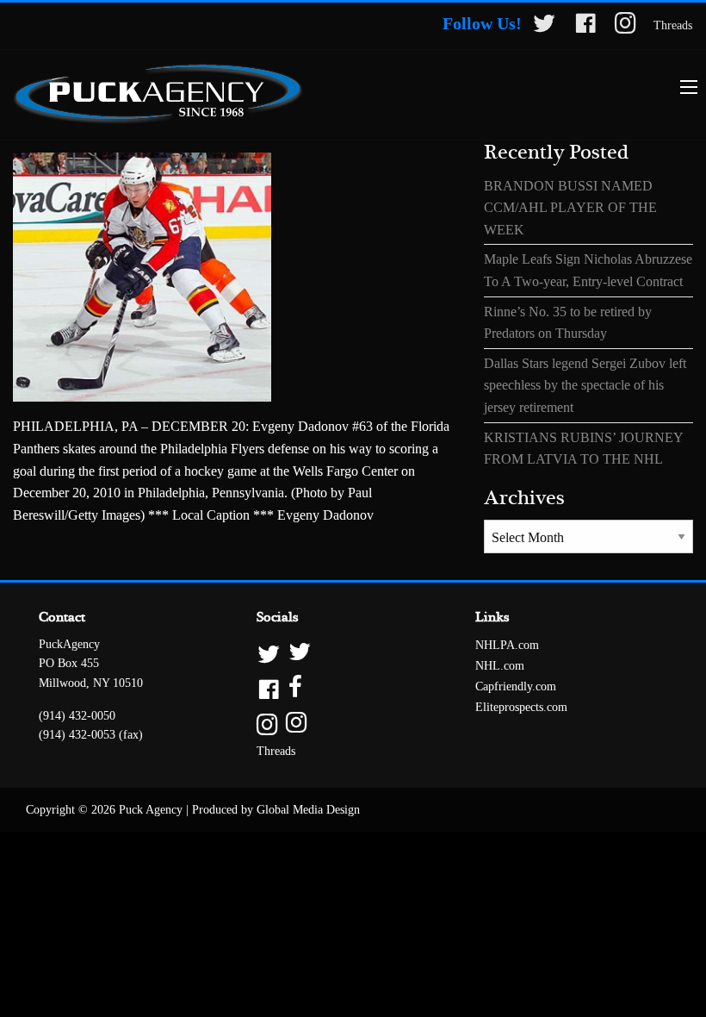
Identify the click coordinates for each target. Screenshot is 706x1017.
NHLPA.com (507, 645)
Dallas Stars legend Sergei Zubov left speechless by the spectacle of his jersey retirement (585, 385)
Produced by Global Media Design (276, 809)
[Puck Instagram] (625, 26)
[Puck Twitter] (544, 26)
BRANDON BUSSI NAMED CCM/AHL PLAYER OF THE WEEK (570, 207)
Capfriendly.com (515, 686)
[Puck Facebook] (585, 26)
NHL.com (499, 665)
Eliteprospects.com (521, 707)
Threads (672, 25)
